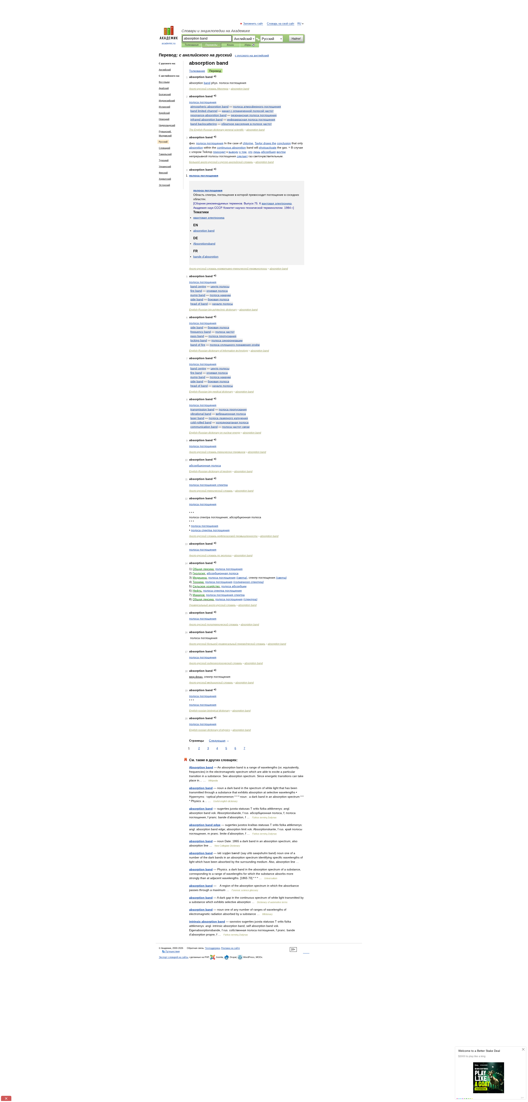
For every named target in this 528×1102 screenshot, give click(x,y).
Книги (230, 44)
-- (221, 162)
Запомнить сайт (253, 23)
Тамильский (165, 154)
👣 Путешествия (171, 951)
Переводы (211, 44)
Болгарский (165, 94)
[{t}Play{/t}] (215, 76)
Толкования (191, 44)
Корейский (164, 113)
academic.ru (169, 43)
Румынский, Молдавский (165, 133)
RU (299, 23)
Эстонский (164, 185)
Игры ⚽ (250, 44)
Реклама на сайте (230, 948)
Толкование (197, 71)
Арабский (164, 88)
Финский (163, 172)
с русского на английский (252, 55)
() (241, 577)
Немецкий (164, 119)
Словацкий (164, 148)
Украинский (165, 166)
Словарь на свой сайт (280, 23)
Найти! (296, 38)
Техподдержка (212, 948)
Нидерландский (167, 125)
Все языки (164, 82)
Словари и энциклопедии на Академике (216, 31)
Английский (165, 69)
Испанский (164, 107)
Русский (163, 142)
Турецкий (164, 160)
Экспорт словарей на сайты (173, 957)
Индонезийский (167, 100)
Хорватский (165, 179)
